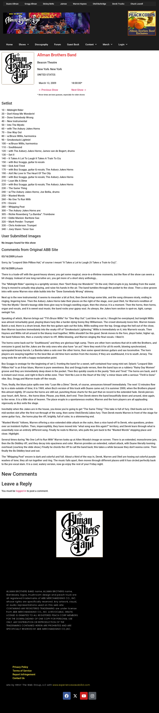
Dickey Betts (48, 4)
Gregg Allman (31, 4)
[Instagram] (92, 696)
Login (121, 44)
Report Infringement (24, 674)
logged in (21, 490)
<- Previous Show (48, 89)
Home (9, 44)
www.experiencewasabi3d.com (71, 684)
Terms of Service (22, 670)
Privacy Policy (20, 667)
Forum (57, 44)
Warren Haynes (80, 4)
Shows (22, 44)
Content (89, 44)
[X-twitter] (75, 696)
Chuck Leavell (137, 4)
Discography (41, 44)
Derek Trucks (118, 4)
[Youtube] (84, 696)
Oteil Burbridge (99, 4)
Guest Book (73, 44)
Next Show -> (78, 89)
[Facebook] (67, 696)
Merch (106, 44)
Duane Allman (12, 4)
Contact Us (19, 678)
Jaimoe (63, 4)
